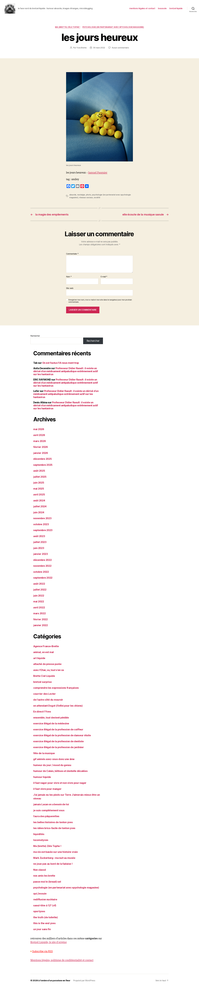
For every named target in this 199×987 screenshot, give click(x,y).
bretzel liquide (176, 8)
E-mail (104, 277)
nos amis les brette (44, 875)
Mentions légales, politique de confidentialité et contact (61, 960)
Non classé (39, 869)
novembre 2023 (42, 518)
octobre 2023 (41, 524)
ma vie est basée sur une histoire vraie (55, 851)
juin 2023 (38, 548)
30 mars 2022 (99, 48)
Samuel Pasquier (97, 172)
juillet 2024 (40, 506)
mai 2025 (38, 488)
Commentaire (72, 254)
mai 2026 (38, 429)
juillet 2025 (39, 476)
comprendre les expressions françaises (56, 687)
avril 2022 (39, 607)
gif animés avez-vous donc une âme (54, 759)
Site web (69, 288)
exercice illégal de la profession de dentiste (58, 741)
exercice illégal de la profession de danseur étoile (62, 735)
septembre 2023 (42, 530)
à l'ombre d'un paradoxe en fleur (54, 980)
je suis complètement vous (48, 810)
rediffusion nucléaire (45, 899)
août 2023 (39, 536)
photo (88, 195)
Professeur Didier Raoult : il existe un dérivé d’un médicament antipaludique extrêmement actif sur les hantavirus (65, 371)
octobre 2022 (41, 571)
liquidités (38, 834)
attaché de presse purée (47, 664)
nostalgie (81, 195)
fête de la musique (44, 753)
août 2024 (39, 500)
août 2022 (39, 583)
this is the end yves (44, 923)
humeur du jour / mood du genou (52, 765)
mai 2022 (38, 601)
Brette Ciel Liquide (44, 676)
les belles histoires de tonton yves (53, 822)
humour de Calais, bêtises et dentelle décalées (60, 771)
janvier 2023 (40, 554)
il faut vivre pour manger (47, 788)
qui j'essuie (40, 893)
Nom (69, 277)
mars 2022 (39, 613)
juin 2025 (38, 482)
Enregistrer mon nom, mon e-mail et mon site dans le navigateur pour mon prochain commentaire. (100, 301)
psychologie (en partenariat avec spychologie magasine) (113, 27)
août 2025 (39, 470)
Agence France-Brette (46, 646)
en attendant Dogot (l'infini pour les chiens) (58, 705)
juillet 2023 (39, 542)
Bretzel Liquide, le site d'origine (48, 942)
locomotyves (40, 840)
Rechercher (35, 336)
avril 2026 (39, 435)
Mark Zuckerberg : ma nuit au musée (54, 857)
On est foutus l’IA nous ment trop (60, 362)
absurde (72, 195)
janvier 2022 (40, 625)
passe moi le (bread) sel (47, 881)
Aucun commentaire (120, 48)
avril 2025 (39, 494)
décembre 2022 (42, 560)
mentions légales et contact (142, 8)
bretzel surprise (42, 682)
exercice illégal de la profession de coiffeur (58, 729)
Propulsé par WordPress (84, 980)
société (97, 197)
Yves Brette (81, 48)
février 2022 (40, 619)
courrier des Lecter (44, 693)
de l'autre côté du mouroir (48, 699)
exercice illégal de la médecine (51, 723)
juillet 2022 (39, 589)
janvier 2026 (40, 453)
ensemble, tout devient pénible (51, 717)
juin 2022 (38, 595)
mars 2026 (39, 441)
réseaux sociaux (86, 197)
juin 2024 (38, 512)
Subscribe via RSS (42, 951)
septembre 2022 (42, 577)
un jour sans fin (42, 929)
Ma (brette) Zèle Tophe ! (67, 27)
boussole (162, 8)
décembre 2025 (42, 458)
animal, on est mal (43, 652)
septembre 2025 (42, 464)
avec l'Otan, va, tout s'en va (48, 670)
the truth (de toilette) (45, 917)
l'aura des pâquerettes (46, 816)
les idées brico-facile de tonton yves (54, 828)
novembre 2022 (42, 565)
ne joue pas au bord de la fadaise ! (53, 863)
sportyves (39, 911)
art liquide (39, 658)
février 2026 (40, 447)
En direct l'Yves (42, 711)
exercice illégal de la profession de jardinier (58, 747)
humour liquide (42, 777)
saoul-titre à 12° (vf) (44, 905)
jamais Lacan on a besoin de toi (51, 804)
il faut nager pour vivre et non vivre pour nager (59, 782)
